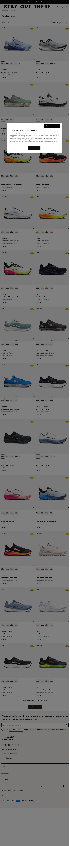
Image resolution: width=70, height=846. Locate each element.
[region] (34, 138)
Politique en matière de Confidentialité (49, 135)
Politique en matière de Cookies (19, 136)
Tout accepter (34, 148)
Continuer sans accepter (52, 125)
